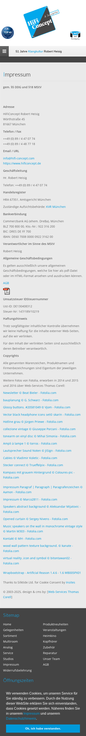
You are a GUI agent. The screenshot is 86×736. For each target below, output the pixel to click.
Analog (8, 647)
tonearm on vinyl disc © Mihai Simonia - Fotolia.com (39, 436)
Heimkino (49, 636)
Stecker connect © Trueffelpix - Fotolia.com (33, 465)
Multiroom (10, 641)
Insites (70, 582)
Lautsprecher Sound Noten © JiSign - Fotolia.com (37, 451)
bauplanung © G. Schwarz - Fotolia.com (30, 400)
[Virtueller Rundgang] (75, 34)
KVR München (56, 207)
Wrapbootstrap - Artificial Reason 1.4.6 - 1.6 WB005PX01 (42, 573)
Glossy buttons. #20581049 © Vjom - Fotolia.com (36, 407)
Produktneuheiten (55, 624)
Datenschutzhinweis (21, 718)
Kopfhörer (50, 641)
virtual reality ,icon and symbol (25, 558)
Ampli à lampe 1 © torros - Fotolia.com (30, 443)
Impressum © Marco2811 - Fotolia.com (30, 499)
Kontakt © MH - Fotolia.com (22, 539)
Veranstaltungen (54, 630)
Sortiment (10, 636)
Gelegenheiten (13, 630)
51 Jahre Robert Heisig (39, 51)
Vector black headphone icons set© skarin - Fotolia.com (42, 415)
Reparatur (50, 653)
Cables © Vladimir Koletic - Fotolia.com (30, 458)
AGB (6, 283)
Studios (8, 659)
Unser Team (51, 659)
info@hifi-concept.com (18, 158)
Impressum (31, 713)
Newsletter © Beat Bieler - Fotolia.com (29, 393)
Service (8, 653)
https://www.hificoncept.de (22, 163)
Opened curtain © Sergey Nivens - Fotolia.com (35, 519)
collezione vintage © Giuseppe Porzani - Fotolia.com (39, 429)
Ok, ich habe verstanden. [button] (43, 728)
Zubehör (49, 647)
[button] (38, 718)
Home (7, 624)
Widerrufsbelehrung (17, 670)
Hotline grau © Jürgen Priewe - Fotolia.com (33, 422)
